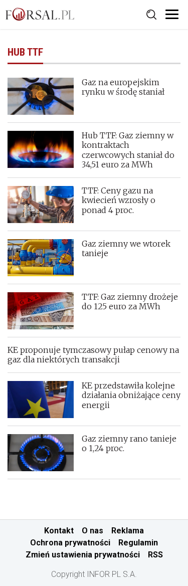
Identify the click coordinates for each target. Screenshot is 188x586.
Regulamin (138, 542)
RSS (155, 554)
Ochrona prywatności (70, 542)
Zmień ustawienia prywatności (83, 554)
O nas (92, 530)
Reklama (127, 530)
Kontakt (59, 530)
